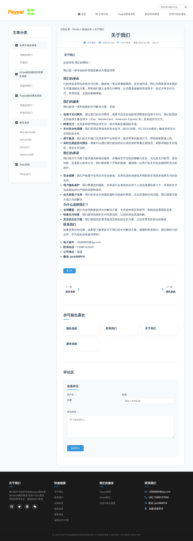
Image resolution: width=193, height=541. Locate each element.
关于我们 (99, 29)
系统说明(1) (26, 105)
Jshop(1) (24, 147)
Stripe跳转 (105, 497)
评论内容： (72, 411)
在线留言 (58, 503)
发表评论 (75, 448)
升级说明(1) (26, 85)
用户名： (71, 394)
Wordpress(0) (27, 132)
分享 (70, 271)
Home (75, 29)
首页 (83, 14)
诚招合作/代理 (61, 520)
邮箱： (125, 394)
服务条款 (58, 514)
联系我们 (58, 497)
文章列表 (103, 14)
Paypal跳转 (105, 491)
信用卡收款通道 (107, 503)
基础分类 (87, 29)
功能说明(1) (26, 55)
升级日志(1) (26, 112)
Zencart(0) (26, 139)
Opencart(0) (27, 154)
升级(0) (24, 62)
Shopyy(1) (25, 174)
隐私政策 (58, 508)
